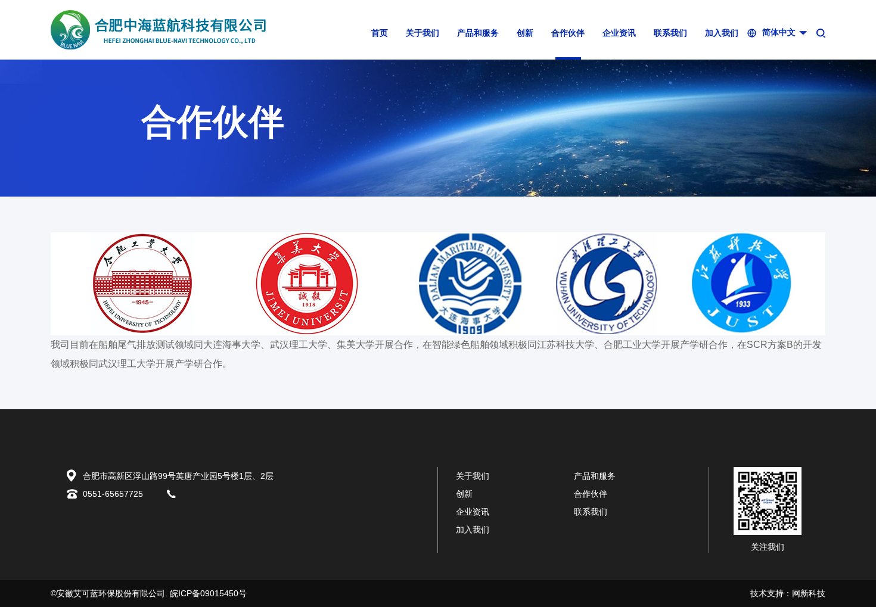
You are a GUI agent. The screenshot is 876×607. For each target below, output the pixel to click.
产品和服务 (478, 33)
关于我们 (422, 33)
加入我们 (721, 33)
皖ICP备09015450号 (208, 593)
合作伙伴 (568, 33)
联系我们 (670, 33)
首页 (379, 33)
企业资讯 (619, 33)
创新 (525, 33)
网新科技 (808, 593)
